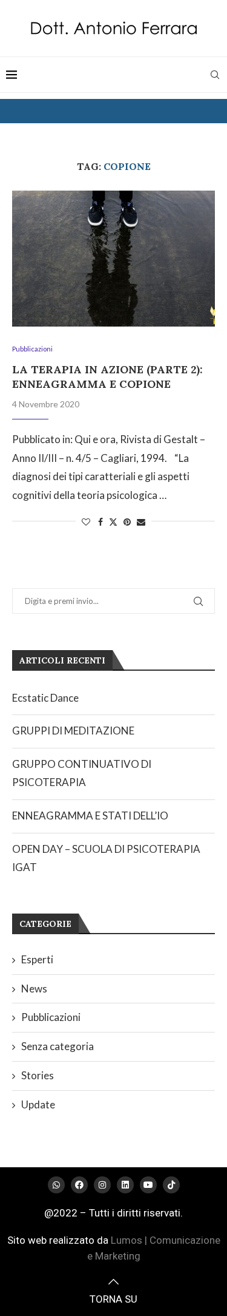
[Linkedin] (125, 1184)
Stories (37, 1075)
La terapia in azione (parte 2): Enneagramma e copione (107, 376)
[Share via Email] (141, 522)
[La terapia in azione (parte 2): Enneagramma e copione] (113, 258)
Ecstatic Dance (45, 697)
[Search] (215, 74)
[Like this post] (86, 522)
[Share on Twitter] (113, 522)
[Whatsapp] (56, 1184)
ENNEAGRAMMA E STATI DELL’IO (90, 815)
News (34, 988)
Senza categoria (57, 1046)
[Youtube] (148, 1184)
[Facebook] (79, 1184)
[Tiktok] (171, 1184)
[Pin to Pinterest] (127, 522)
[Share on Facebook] (100, 522)
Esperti (37, 959)
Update (38, 1104)
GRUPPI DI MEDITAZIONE (73, 730)
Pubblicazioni (51, 1017)
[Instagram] (102, 1184)
